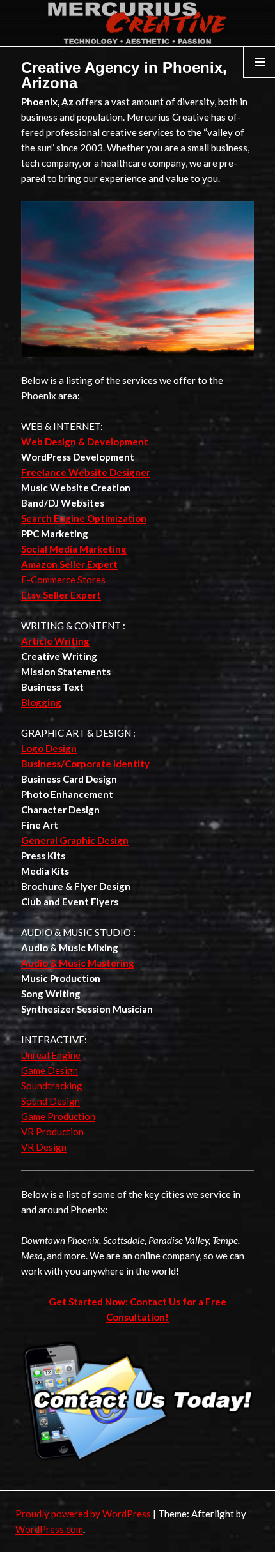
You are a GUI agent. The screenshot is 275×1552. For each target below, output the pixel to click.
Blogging (41, 702)
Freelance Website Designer (85, 472)
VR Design (44, 1147)
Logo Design (49, 748)
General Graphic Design (75, 840)
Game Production (58, 1116)
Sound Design (50, 1101)
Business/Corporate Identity (85, 763)
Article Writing (55, 641)
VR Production (52, 1131)
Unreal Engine (51, 1055)
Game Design (49, 1070)
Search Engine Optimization (83, 518)
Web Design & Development (84, 441)
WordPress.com (49, 1529)
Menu (259, 77)
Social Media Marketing (74, 549)
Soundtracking (51, 1085)
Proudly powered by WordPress (83, 1513)
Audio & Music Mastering (77, 963)
